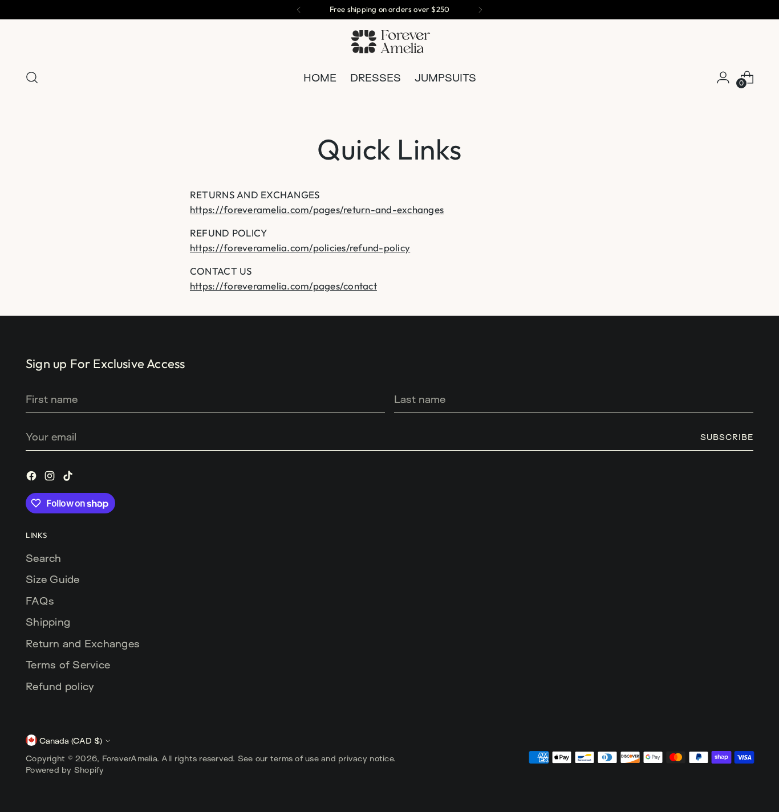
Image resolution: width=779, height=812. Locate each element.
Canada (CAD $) (70, 740)
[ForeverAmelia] (389, 42)
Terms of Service (68, 664)
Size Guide (53, 579)
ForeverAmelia (129, 758)
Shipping (48, 621)
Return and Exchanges (83, 643)
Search (44, 558)
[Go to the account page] (723, 77)
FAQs (40, 600)
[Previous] (298, 9)
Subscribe (726, 437)
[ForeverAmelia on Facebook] (32, 477)
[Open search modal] (32, 77)
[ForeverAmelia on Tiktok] (69, 477)
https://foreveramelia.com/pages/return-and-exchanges (317, 209)
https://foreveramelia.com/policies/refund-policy (300, 248)
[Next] (480, 9)
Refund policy (60, 686)
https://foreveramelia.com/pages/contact (283, 286)
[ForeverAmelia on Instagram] (51, 477)
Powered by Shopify (65, 769)
